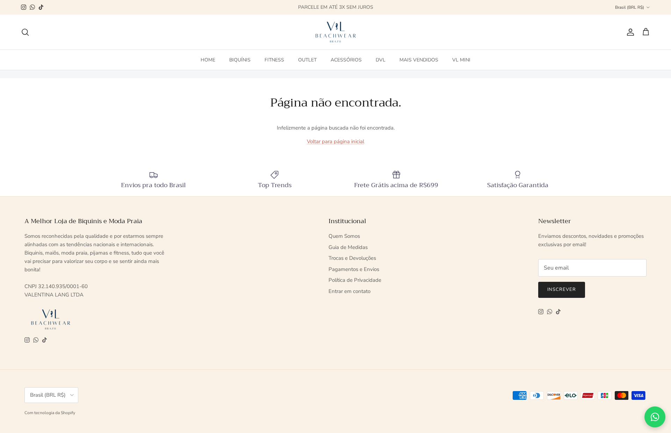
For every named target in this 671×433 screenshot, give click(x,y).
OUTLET (307, 59)
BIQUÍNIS (240, 59)
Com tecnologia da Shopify (49, 413)
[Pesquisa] (25, 32)
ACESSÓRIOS (346, 59)
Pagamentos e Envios (354, 269)
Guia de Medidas (348, 247)
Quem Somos (344, 236)
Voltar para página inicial (335, 141)
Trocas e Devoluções (352, 258)
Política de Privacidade (355, 280)
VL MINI (461, 59)
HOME (208, 59)
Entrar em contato (349, 291)
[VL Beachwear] (336, 32)
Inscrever (561, 289)
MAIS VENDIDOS (418, 59)
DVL (380, 59)
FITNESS (274, 59)
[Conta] (629, 32)
